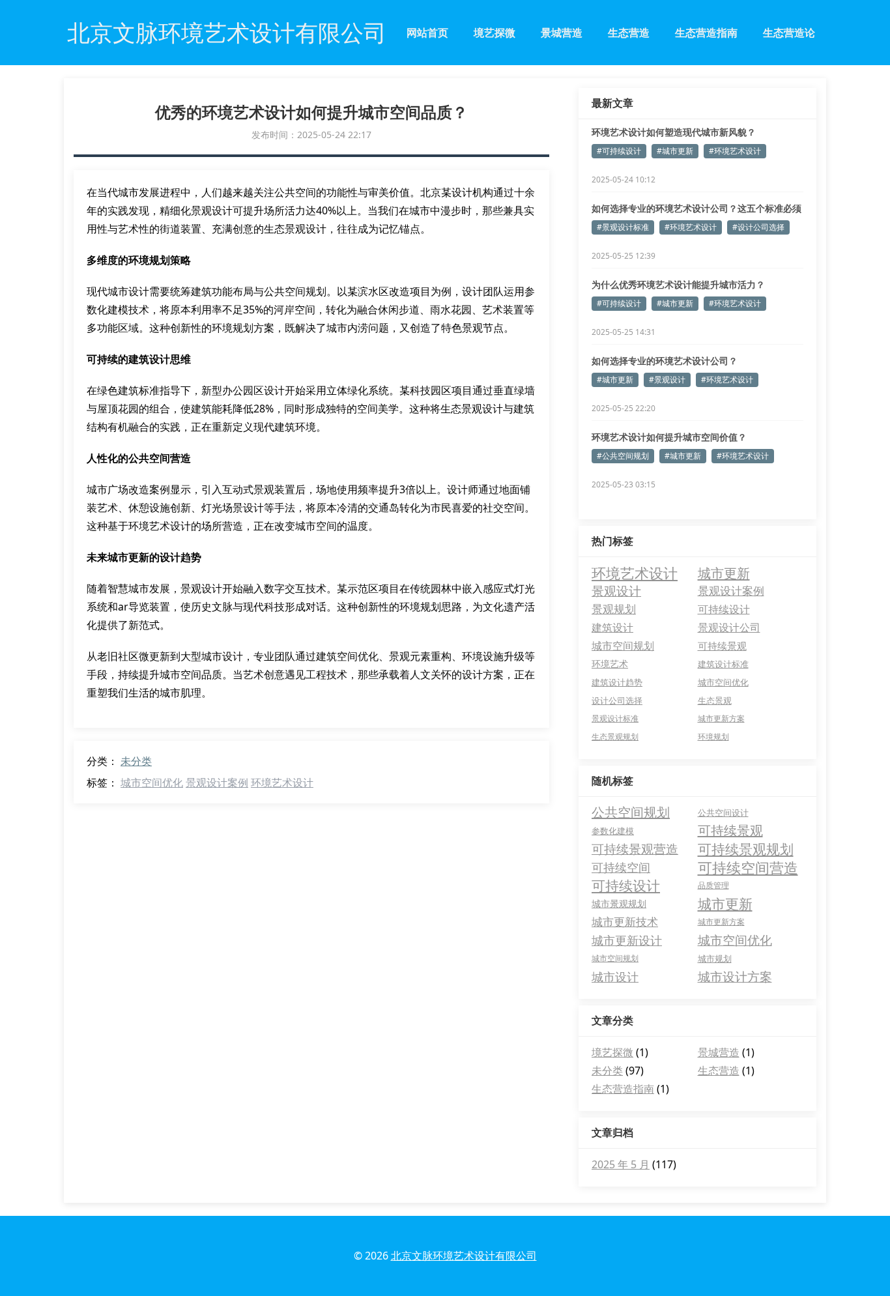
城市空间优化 (152, 782)
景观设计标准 (615, 718)
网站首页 (427, 32)
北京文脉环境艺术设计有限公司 (464, 1255)
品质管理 (713, 885)
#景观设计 (667, 379)
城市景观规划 (619, 903)
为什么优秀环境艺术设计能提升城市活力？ (678, 284)
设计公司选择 (617, 700)
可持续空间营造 (748, 867)
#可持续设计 (619, 150)
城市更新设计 (627, 940)
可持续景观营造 (635, 849)
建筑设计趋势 (617, 682)
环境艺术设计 (282, 782)
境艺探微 (494, 32)
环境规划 (713, 736)
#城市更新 (675, 150)
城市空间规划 (623, 646)
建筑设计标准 (723, 664)
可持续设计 (724, 608)
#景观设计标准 (623, 227)
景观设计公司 (729, 627)
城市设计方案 (735, 976)
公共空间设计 (723, 812)
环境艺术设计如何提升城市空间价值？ (669, 437)
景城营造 (561, 32)
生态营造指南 (706, 32)
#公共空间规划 (623, 455)
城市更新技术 (625, 921)
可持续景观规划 (746, 849)
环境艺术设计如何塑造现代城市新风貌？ (674, 132)
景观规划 (614, 608)
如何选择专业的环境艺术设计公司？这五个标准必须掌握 (696, 208)
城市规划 (715, 958)
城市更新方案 (721, 718)
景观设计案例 (217, 782)
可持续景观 (722, 645)
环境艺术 (610, 663)
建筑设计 (612, 627)
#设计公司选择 (758, 227)
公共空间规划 (631, 812)
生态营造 (629, 32)
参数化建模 (613, 831)
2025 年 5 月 (621, 1164)
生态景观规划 (615, 736)
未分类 (136, 761)
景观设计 (616, 591)
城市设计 (615, 977)
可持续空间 (621, 867)
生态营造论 (789, 32)
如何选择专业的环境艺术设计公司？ (665, 360)
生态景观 (715, 700)
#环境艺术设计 (735, 150)
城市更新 (724, 573)
